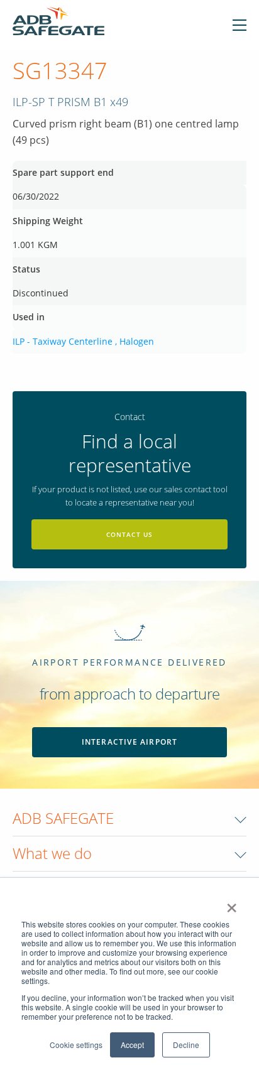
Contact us (129, 534)
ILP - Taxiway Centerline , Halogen (83, 341)
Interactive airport (130, 742)
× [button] (231, 903)
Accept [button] (132, 1044)
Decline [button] (186, 1044)
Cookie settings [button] (76, 1044)
